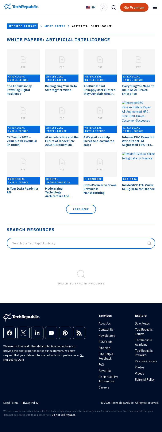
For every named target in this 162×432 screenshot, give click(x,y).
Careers (104, 387)
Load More (81, 209)
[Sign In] (103, 7)
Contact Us (106, 329)
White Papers (55, 26)
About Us (105, 323)
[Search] (113, 7)
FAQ (101, 365)
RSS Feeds (105, 342)
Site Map (104, 348)
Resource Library (22, 26)
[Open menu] (155, 7)
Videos (139, 373)
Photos (139, 367)
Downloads (142, 323)
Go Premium (134, 7)
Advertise (105, 371)
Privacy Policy (30, 403)
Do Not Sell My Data (63, 414)
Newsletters (107, 336)
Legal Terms (10, 403)
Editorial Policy (145, 380)
